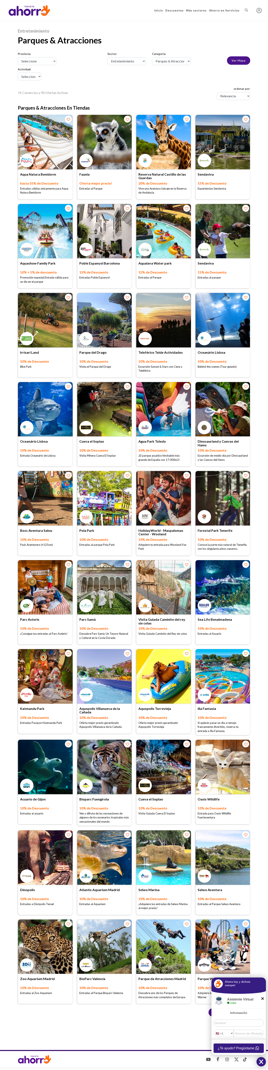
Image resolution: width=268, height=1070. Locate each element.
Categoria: (159, 54)
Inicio (158, 10)
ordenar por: (242, 88)
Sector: (112, 54)
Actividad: (24, 69)
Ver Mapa (239, 60)
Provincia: (24, 54)
